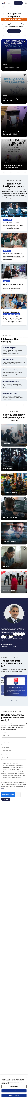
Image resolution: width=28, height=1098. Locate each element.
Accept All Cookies (14, 1095)
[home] (6, 3)
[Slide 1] (12, 700)
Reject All (14, 1091)
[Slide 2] (14, 700)
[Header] (14, 55)
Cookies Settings (14, 1086)
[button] (25, 3)
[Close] (26, 1077)
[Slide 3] (16, 700)
